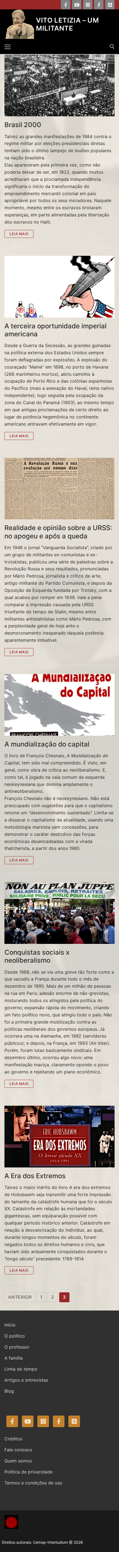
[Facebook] (65, 4)
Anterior (20, 1297)
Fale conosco (18, 1449)
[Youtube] (76, 4)
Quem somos (18, 1461)
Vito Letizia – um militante (67, 24)
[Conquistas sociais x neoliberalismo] (59, 913)
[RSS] (110, 4)
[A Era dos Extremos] (59, 1136)
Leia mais (19, 234)
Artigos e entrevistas (26, 1380)
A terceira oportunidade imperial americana (55, 330)
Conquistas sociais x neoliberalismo (36, 956)
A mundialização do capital (46, 744)
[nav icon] (7, 46)
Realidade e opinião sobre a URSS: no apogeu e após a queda (58, 532)
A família (13, 1358)
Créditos (13, 1438)
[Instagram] (87, 4)
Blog (9, 1391)
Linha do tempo (20, 1369)
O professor (16, 1347)
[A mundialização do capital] (59, 705)
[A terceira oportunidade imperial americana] (59, 287)
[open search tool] (112, 46)
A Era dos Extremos (35, 1176)
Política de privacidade (28, 1472)
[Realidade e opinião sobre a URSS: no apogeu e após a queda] (59, 489)
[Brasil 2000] (59, 85)
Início (9, 1325)
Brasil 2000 (22, 125)
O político (14, 1336)
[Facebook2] (99, 4)
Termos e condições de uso (33, 1483)
